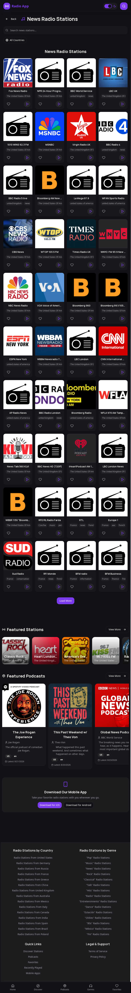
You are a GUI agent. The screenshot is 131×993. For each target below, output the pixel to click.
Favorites (33, 962)
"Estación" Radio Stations (98, 912)
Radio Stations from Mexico (33, 901)
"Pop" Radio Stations (98, 857)
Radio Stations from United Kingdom (33, 890)
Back (13, 18)
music (52, 525)
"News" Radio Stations (98, 868)
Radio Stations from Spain (33, 923)
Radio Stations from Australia (33, 896)
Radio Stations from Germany (33, 863)
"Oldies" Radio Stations (98, 917)
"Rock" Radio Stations (98, 874)
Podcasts (33, 956)
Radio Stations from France (33, 874)
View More (115, 629)
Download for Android (78, 805)
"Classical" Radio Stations (97, 879)
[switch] (108, 6)
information (85, 578)
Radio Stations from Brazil (33, 928)
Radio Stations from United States (33, 857)
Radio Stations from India (33, 917)
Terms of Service (98, 951)
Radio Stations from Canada (33, 912)
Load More (66, 600)
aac (113, 525)
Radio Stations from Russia (33, 868)
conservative (23, 578)
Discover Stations (33, 951)
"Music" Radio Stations (98, 863)
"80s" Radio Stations (98, 923)
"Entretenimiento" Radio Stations (98, 901)
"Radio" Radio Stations (98, 896)
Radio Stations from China (33, 885)
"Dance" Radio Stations (98, 906)
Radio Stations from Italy (33, 906)
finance (115, 578)
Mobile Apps (33, 973)
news (90, 96)
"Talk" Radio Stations (98, 885)
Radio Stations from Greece (33, 879)
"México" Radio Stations (98, 928)
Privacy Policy (98, 956)
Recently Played (33, 967)
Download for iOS (50, 805)
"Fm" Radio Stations (98, 934)
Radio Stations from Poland (33, 934)
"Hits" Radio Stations (98, 890)
